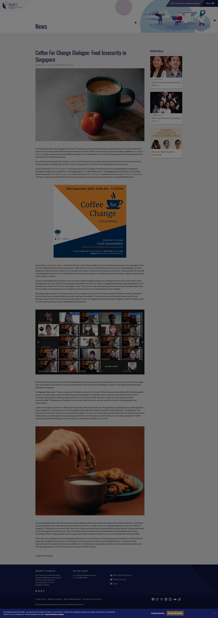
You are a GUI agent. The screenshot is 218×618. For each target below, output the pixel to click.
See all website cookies (54, 614)
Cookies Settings (157, 613)
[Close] (214, 613)
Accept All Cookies (175, 613)
